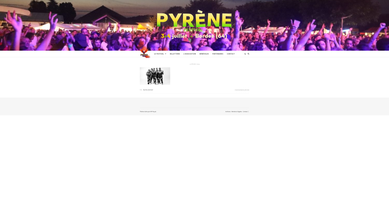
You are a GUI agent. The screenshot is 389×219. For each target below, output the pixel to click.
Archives (228, 111)
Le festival (159, 54)
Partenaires (217, 54)
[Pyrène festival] (194, 24)
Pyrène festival (148, 90)
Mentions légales (236, 111)
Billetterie (175, 54)
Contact (231, 54)
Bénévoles (204, 54)
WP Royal (153, 111)
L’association (190, 54)
